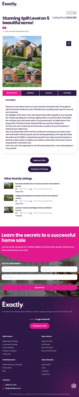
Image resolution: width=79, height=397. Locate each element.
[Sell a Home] (13, 336)
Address (30, 93)
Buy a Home (47, 336)
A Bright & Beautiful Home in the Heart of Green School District (36, 196)
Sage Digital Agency (64, 394)
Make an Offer (39, 160)
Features (67, 93)
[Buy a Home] (53, 336)
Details (49, 93)
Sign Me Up (39, 287)
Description (12, 93)
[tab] (68, 43)
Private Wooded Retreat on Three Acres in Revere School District (37, 184)
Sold (4, 27)
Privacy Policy (41, 394)
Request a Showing (39, 169)
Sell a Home (7, 336)
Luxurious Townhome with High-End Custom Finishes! (33, 208)
